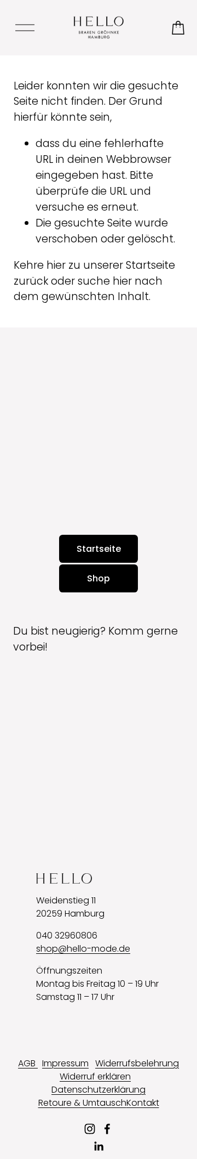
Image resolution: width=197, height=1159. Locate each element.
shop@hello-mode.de (83, 948)
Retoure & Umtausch (82, 1102)
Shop (98, 578)
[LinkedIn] (98, 1146)
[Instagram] (89, 1128)
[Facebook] (107, 1128)
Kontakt (142, 1102)
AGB (28, 1063)
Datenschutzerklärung (98, 1089)
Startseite (99, 548)
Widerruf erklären (95, 1076)
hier (56, 265)
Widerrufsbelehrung (137, 1063)
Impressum (65, 1063)
